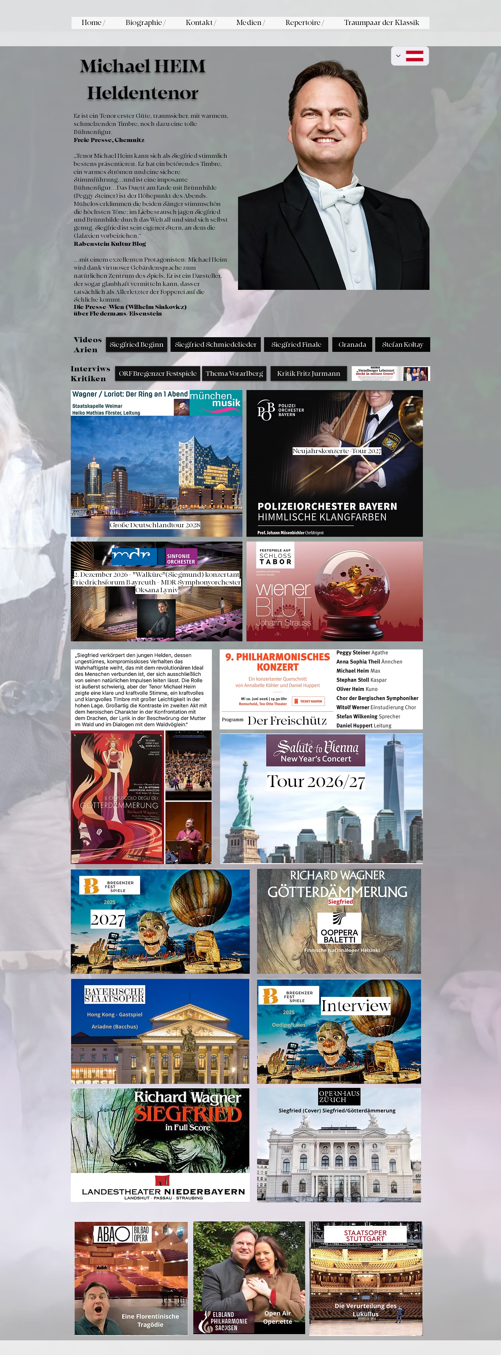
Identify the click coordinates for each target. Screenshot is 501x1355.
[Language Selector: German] (410, 56)
